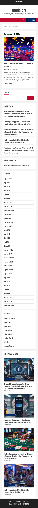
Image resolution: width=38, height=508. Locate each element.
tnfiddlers (19, 10)
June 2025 (7, 234)
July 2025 (7, 230)
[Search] (23, 20)
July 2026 (7, 183)
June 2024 (7, 281)
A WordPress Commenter (12, 166)
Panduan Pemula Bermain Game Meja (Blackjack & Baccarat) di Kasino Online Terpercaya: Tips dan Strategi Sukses (18, 132)
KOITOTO (26, 504)
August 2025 (8, 226)
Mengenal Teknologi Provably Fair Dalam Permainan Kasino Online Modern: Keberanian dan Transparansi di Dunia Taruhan (18, 113)
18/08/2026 (8, 461)
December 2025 (9, 210)
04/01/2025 (14, 69)
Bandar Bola (7, 322)
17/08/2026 (8, 494)
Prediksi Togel (8, 338)
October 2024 (8, 266)
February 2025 (8, 250)
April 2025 (7, 242)
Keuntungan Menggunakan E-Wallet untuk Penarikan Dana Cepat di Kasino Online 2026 (19, 406)
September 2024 (9, 270)
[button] (4, 20)
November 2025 (9, 214)
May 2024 (7, 285)
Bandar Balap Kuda (9, 318)
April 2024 (7, 289)
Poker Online (8, 334)
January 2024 (8, 301)
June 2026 (7, 186)
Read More (9, 84)
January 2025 (8, 254)
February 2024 (8, 297)
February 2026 (8, 202)
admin (7, 69)
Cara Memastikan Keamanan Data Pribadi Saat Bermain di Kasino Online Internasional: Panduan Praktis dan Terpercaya (19, 150)
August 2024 (8, 274)
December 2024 (9, 258)
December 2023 (9, 305)
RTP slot (6, 342)
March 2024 (7, 293)
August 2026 (8, 179)
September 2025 (9, 222)
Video (33, 20)
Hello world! (25, 166)
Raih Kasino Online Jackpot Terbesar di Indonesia (19, 49)
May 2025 (7, 238)
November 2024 (9, 262)
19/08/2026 (8, 424)
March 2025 (7, 246)
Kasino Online (10, 58)
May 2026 (7, 190)
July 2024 (7, 278)
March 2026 (7, 198)
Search (6, 93)
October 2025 (8, 218)
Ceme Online (7, 326)
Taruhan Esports (9, 346)
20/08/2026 (8, 391)
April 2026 (7, 194)
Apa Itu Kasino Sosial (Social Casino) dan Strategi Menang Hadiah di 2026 (19, 475)
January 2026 (8, 206)
